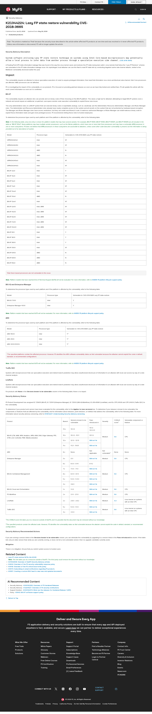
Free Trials (19, 646)
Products (19, 650)
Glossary (44, 650)
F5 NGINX (121, 675)
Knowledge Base (73, 653)
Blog (119, 664)
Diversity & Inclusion (126, 657)
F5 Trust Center (124, 650)
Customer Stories (48, 653)
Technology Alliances (100, 650)
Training (44, 668)
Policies (48, 704)
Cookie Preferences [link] (109, 704)
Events (120, 668)
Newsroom (122, 671)
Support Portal (72, 646)
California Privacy (66, 704)
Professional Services (75, 664)
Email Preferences (73, 668)
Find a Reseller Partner (101, 646)
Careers (121, 653)
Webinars (44, 657)
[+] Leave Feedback (74, 671)
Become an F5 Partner (101, 653)
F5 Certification (47, 664)
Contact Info (123, 646)
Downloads (71, 660)
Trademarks (39, 704)
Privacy (55, 704)
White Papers (46, 646)
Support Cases (72, 657)
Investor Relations (125, 660)
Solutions (19, 653)
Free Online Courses (49, 660)
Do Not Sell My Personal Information (87, 704)
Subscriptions (72, 650)
